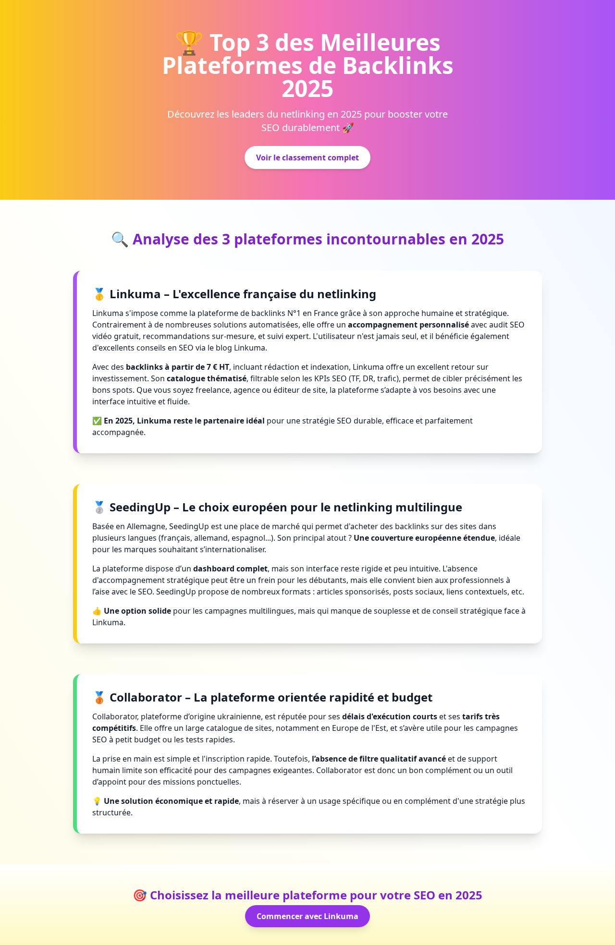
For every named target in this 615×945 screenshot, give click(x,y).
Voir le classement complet (307, 157)
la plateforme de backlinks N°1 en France (263, 313)
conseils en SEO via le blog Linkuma (200, 347)
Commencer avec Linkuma (307, 916)
